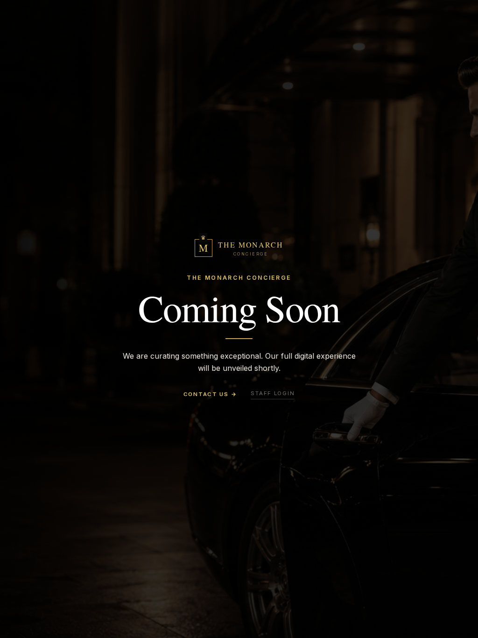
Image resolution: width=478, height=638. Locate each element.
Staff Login (273, 393)
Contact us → (210, 394)
